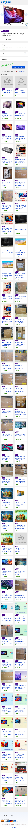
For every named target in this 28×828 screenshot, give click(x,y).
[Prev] (4, 14)
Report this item (22, 71)
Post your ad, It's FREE (18, 67)
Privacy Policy (14, 827)
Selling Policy (14, 815)
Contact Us (7, 815)
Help (2, 815)
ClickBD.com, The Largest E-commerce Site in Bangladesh (5, 2)
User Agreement (21, 826)
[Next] (24, 14)
